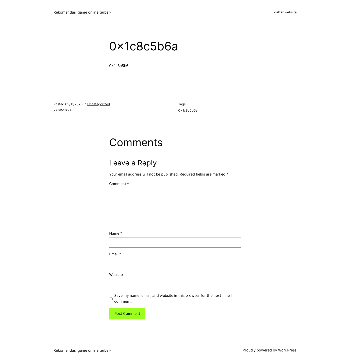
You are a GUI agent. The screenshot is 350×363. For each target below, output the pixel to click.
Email (115, 254)
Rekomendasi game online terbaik (82, 12)
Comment (119, 184)
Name (115, 233)
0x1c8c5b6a (187, 110)
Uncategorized (98, 104)
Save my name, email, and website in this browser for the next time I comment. (173, 298)
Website (116, 275)
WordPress (287, 350)
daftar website (285, 12)
